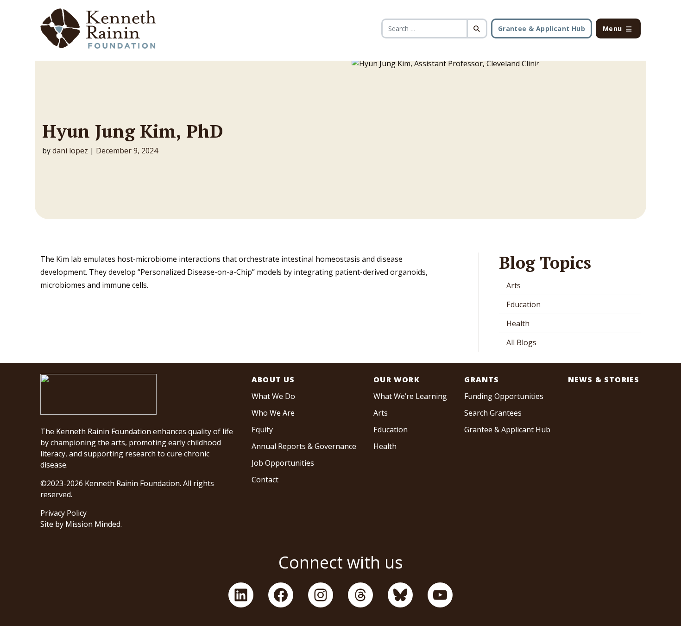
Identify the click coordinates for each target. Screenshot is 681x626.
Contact (265, 479)
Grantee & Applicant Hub (541, 28)
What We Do (273, 396)
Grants (481, 379)
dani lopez (70, 150)
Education (523, 304)
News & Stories (604, 379)
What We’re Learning (410, 396)
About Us (273, 379)
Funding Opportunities (503, 396)
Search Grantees (493, 413)
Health (518, 323)
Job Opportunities (283, 463)
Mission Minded (92, 524)
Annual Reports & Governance (304, 446)
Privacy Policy (63, 513)
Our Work (396, 379)
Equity (262, 429)
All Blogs (521, 342)
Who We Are (273, 413)
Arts (513, 285)
